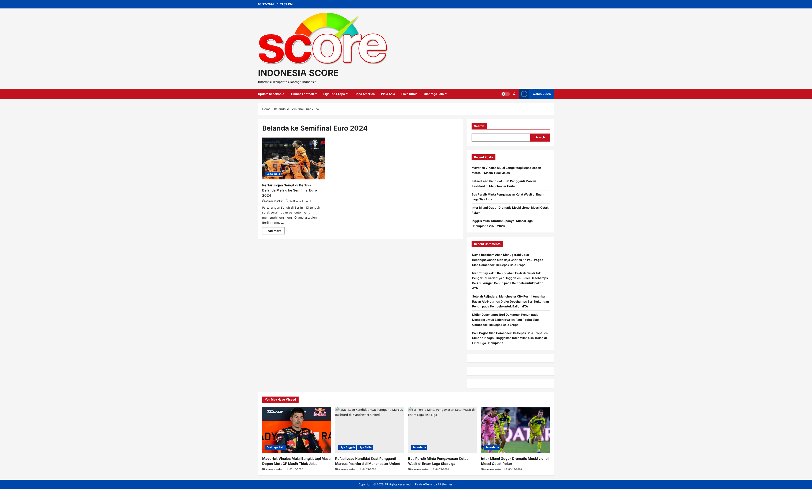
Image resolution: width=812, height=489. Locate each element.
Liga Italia (365, 447)
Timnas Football (302, 94)
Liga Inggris (347, 447)
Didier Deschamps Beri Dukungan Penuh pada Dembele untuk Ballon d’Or (510, 283)
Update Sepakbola (271, 94)
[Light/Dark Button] (505, 94)
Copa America (364, 94)
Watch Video (541, 94)
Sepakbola (273, 174)
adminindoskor (274, 201)
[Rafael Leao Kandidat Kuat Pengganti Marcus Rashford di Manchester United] (369, 430)
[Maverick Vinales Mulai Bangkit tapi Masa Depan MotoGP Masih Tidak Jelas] (296, 430)
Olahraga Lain (434, 94)
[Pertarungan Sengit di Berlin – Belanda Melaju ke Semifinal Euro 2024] (293, 158)
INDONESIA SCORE (298, 72)
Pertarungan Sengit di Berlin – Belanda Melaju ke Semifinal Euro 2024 (289, 190)
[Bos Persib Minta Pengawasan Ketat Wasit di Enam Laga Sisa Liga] (442, 430)
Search (479, 126)
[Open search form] (514, 94)
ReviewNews (424, 484)
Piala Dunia (409, 94)
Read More (275, 231)
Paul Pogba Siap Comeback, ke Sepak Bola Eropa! (507, 333)
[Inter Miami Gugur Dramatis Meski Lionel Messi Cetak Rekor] (515, 430)
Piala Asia (388, 94)
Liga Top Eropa (334, 94)
